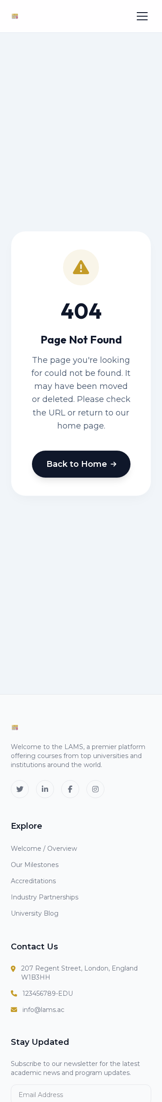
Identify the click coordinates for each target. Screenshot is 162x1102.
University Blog (34, 913)
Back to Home (76, 464)
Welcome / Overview (44, 849)
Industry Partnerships (44, 897)
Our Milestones (34, 865)
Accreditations (33, 881)
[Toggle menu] (142, 16)
